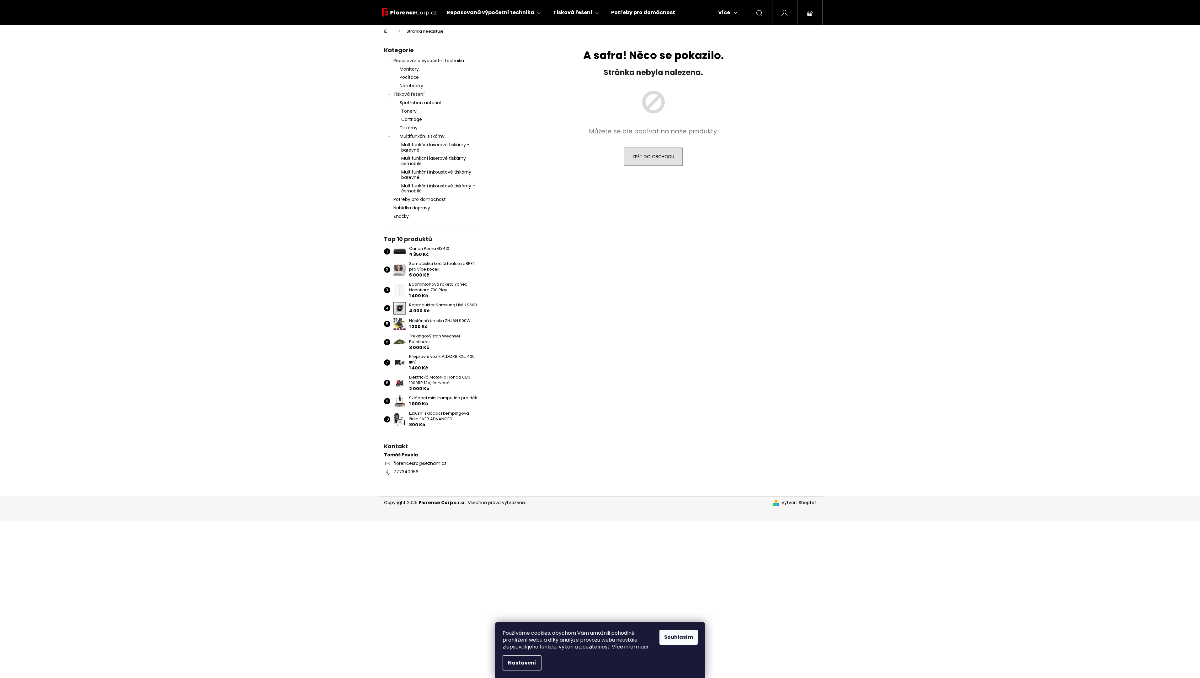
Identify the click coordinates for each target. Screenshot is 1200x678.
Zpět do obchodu (653, 156)
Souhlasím (678, 637)
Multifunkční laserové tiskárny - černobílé (435, 161)
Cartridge (411, 119)
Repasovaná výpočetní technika (428, 60)
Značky (401, 216)
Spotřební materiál (420, 103)
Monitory (409, 69)
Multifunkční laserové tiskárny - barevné (435, 147)
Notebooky (411, 86)
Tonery (409, 111)
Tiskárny (409, 128)
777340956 (406, 472)
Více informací (630, 646)
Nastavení (522, 662)
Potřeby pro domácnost (419, 199)
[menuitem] (493, 12)
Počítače (409, 77)
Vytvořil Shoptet (798, 503)
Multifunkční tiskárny (422, 136)
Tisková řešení (408, 94)
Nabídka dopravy (411, 208)
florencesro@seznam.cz (419, 463)
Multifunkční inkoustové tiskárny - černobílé (438, 188)
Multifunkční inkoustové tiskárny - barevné (438, 174)
